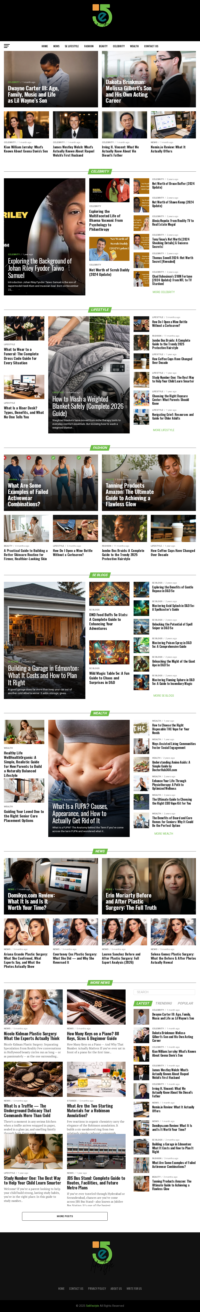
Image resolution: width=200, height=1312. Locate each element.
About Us (116, 1288)
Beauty (103, 46)
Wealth (134, 46)
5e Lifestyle (72, 46)
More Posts (65, 1216)
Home (45, 46)
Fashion (89, 46)
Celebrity (119, 46)
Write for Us (134, 1288)
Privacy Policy (97, 1288)
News (56, 46)
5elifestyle (93, 1306)
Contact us (151, 46)
